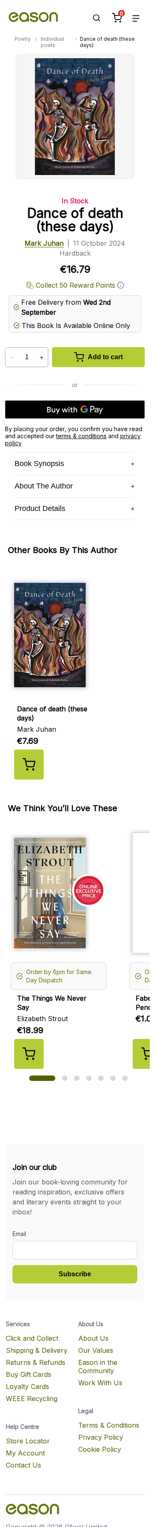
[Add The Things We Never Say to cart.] (29, 1054)
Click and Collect (32, 1338)
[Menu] (136, 18)
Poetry (23, 39)
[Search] (92, 18)
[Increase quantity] (41, 358)
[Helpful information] (120, 285)
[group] (78, 674)
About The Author (44, 486)
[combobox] (92, 18)
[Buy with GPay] (75, 409)
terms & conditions (81, 435)
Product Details (40, 508)
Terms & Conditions (108, 1425)
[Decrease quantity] (11, 358)
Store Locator (28, 1441)
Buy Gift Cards (28, 1374)
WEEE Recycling (31, 1398)
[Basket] (117, 18)
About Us (93, 1338)
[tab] (42, 1078)
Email (19, 1233)
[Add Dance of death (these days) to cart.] (29, 765)
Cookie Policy (99, 1449)
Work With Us (100, 1383)
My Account (25, 1453)
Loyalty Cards (27, 1386)
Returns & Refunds (35, 1362)
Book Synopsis (39, 463)
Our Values (95, 1350)
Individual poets (52, 42)
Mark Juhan (44, 243)
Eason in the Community (97, 1366)
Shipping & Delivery (36, 1350)
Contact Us (23, 1465)
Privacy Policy (100, 1437)
